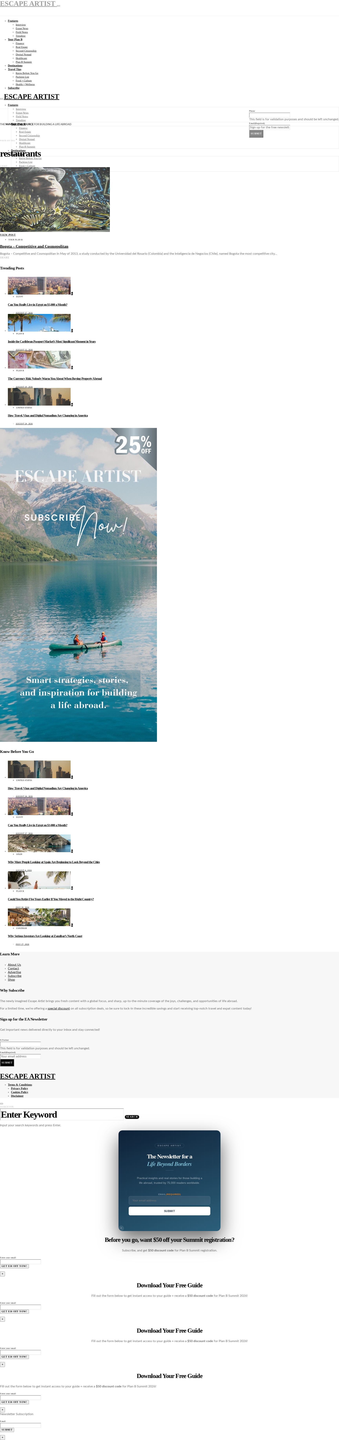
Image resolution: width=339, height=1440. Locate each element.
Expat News (22, 28)
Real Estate (22, 47)
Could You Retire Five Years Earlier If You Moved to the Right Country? (51, 899)
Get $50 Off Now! (14, 1266)
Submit (256, 133)
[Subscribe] (78, 740)
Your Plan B (15, 39)
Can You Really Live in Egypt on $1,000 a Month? (37, 304)
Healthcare (21, 58)
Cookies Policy (19, 1092)
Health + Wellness (25, 84)
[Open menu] (1, 98)
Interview (21, 24)
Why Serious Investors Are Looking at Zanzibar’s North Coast (45, 936)
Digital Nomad (23, 54)
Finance (20, 43)
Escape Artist (31, 96)
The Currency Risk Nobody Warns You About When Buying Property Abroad (55, 378)
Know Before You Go (27, 73)
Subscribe (13, 88)
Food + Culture (24, 80)
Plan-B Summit (24, 61)
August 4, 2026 (24, 870)
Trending (21, 35)
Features (13, 20)
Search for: (7, 1107)
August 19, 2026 (24, 387)
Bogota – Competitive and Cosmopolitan (34, 246)
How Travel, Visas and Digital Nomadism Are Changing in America (48, 415)
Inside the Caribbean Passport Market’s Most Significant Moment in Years (52, 341)
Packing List (22, 76)
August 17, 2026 (24, 313)
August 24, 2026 (24, 424)
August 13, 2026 (24, 350)
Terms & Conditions (20, 1084)
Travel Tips (14, 69)
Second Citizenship (26, 50)
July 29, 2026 (22, 907)
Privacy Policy (19, 1088)
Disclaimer (17, 1095)
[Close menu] (58, 5)
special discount (59, 1008)
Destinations (15, 65)
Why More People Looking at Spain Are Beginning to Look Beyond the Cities (54, 862)
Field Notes (22, 32)
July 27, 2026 (22, 944)
